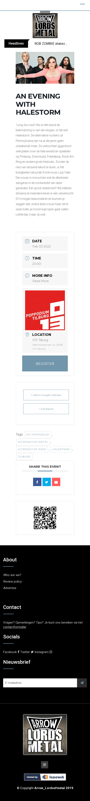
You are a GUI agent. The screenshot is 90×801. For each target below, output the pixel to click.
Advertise (9, 588)
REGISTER (45, 364)
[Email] (56, 482)
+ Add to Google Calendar (46, 395)
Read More (40, 281)
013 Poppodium (37, 434)
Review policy (12, 581)
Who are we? (12, 575)
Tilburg (24, 456)
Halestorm (61, 449)
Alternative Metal (33, 441)
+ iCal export (46, 408)
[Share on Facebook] (37, 482)
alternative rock (32, 449)
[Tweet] (46, 482)
